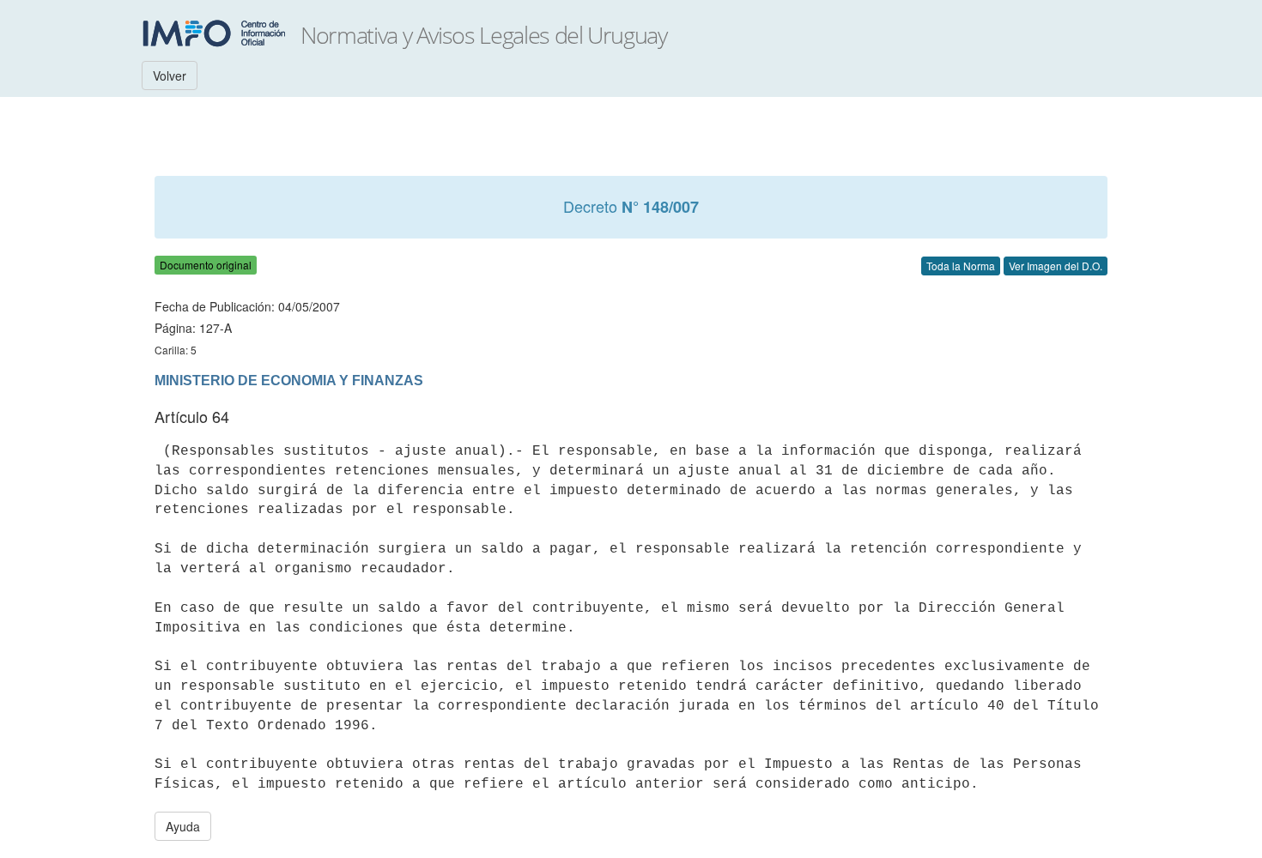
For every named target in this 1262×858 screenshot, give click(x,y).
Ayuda (183, 826)
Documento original (206, 264)
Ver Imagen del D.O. (1055, 265)
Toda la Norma (960, 265)
